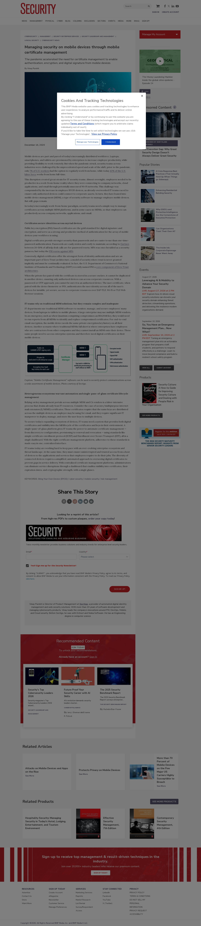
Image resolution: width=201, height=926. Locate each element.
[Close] (142, 96)
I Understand (111, 142)
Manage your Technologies (87, 142)
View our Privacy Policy (104, 134)
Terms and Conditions (82, 123)
